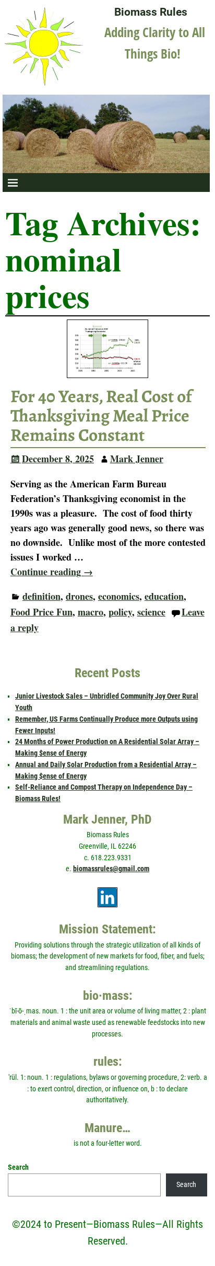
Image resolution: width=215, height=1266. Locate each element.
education (164, 596)
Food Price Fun (41, 612)
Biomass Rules (150, 11)
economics (118, 596)
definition (41, 596)
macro (90, 612)
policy (120, 612)
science (151, 612)
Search (18, 1167)
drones (79, 596)
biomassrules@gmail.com (111, 868)
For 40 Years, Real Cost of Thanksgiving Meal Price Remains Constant (101, 415)
